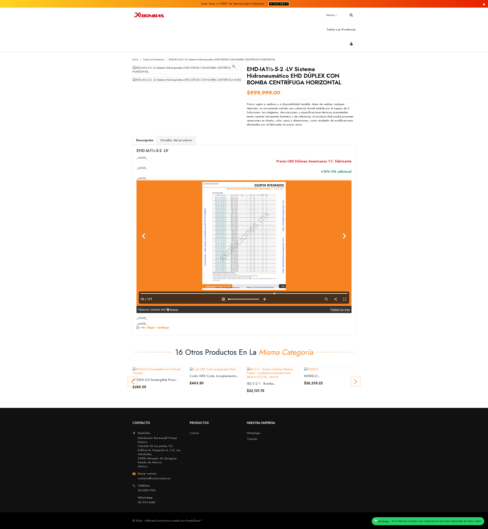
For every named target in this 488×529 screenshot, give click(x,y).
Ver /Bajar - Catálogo (155, 327)
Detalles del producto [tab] (176, 140)
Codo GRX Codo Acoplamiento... (214, 376)
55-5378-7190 (147, 490)
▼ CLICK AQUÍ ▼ (279, 4)
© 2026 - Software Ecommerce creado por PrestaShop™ (167, 521)
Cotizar (194, 433)
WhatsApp (253, 433)
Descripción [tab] (144, 140)
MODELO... (312, 376)
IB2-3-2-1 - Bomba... (261, 383)
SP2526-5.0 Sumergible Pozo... (155, 380)
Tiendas (252, 439)
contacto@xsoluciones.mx (154, 478)
